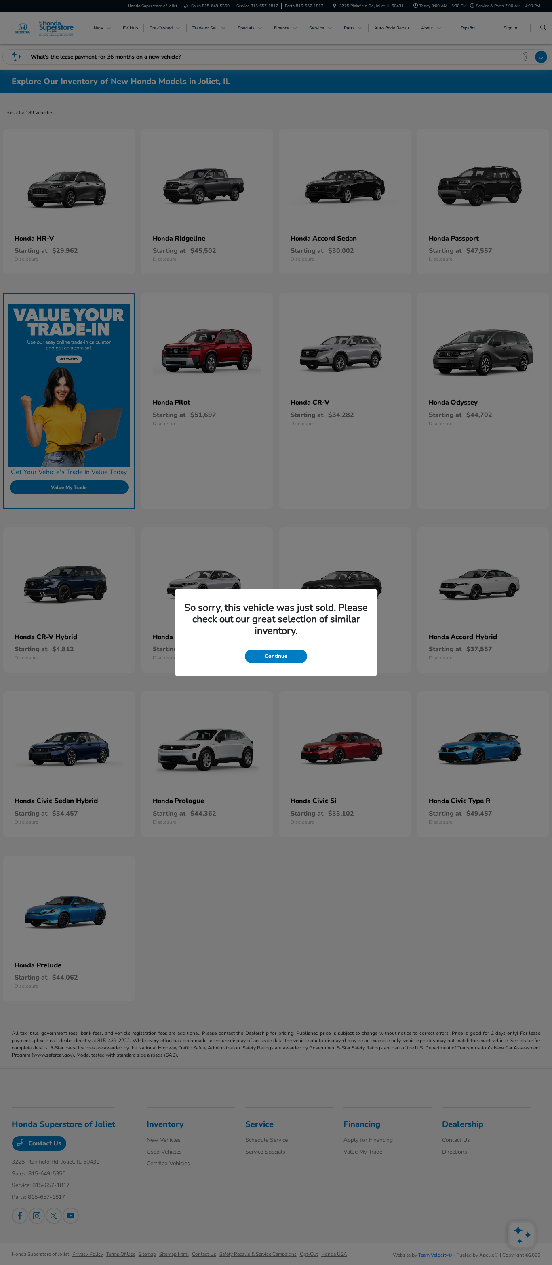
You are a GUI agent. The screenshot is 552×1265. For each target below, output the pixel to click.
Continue (276, 656)
